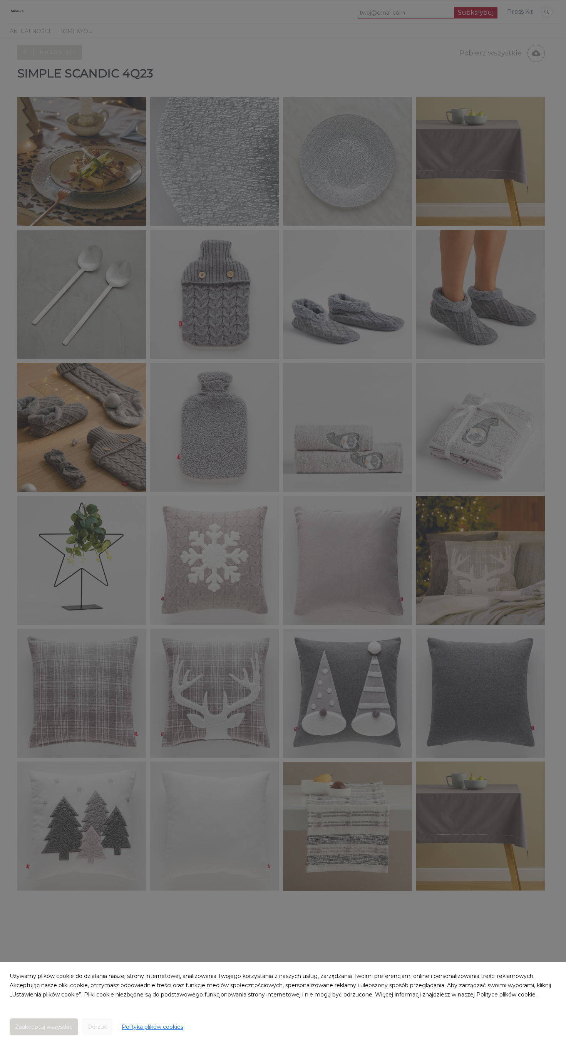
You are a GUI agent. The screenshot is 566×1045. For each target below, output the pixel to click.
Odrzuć (97, 1026)
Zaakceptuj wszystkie (44, 1026)
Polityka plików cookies (152, 1026)
